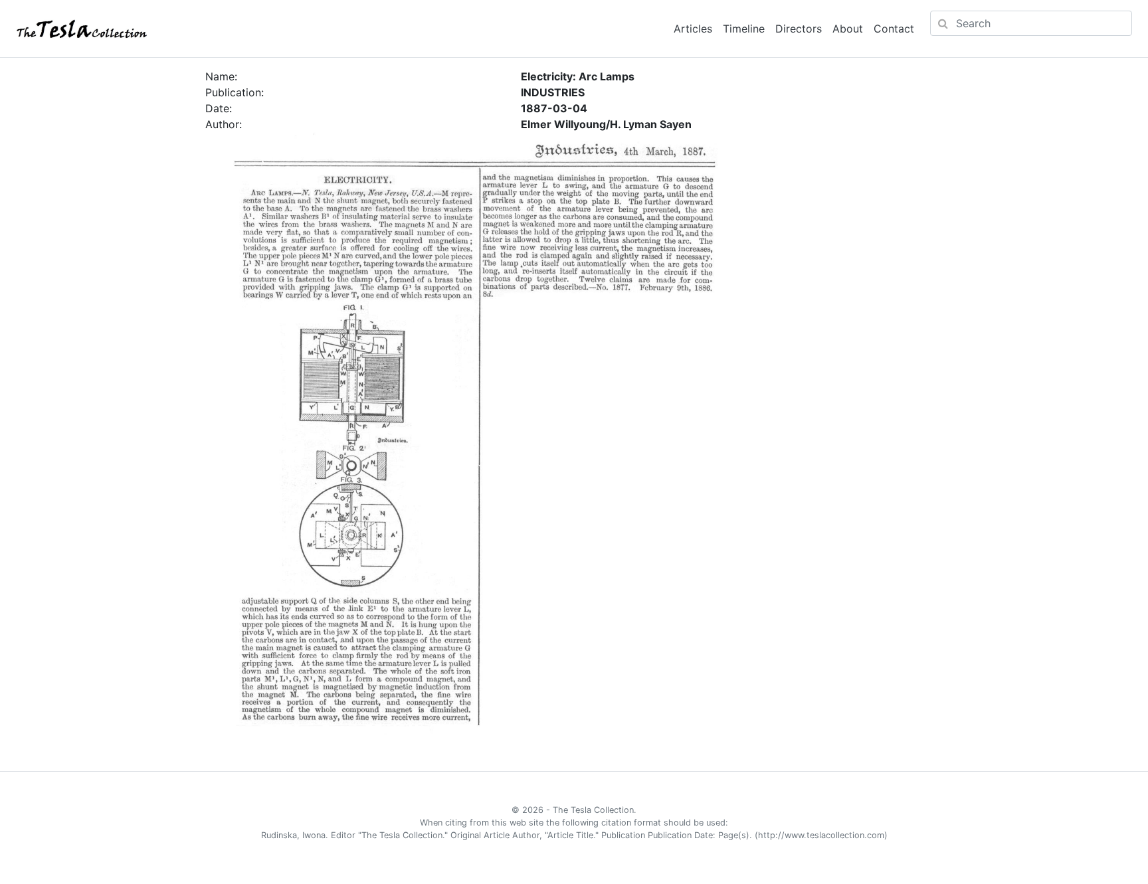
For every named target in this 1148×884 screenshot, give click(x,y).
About (847, 28)
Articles (693, 28)
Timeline (744, 28)
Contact (894, 28)
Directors (798, 28)
